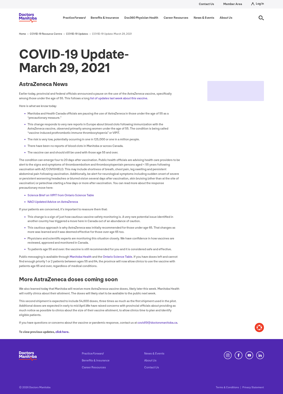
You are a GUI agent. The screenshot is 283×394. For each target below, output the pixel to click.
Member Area (232, 4)
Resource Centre (46, 33)
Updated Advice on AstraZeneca (53, 202)
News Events (154, 353)
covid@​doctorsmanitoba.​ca (157, 323)
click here (62, 332)
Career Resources (94, 367)
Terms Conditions (228, 387)
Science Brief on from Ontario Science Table (61, 195)
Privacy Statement (253, 387)
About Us (150, 360)
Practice (92, 353)
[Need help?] (259, 327)
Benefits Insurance (96, 360)
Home (22, 33)
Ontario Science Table (117, 257)
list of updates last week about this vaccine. (119, 98)
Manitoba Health (81, 257)
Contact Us (206, 4)
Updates (77, 33)
